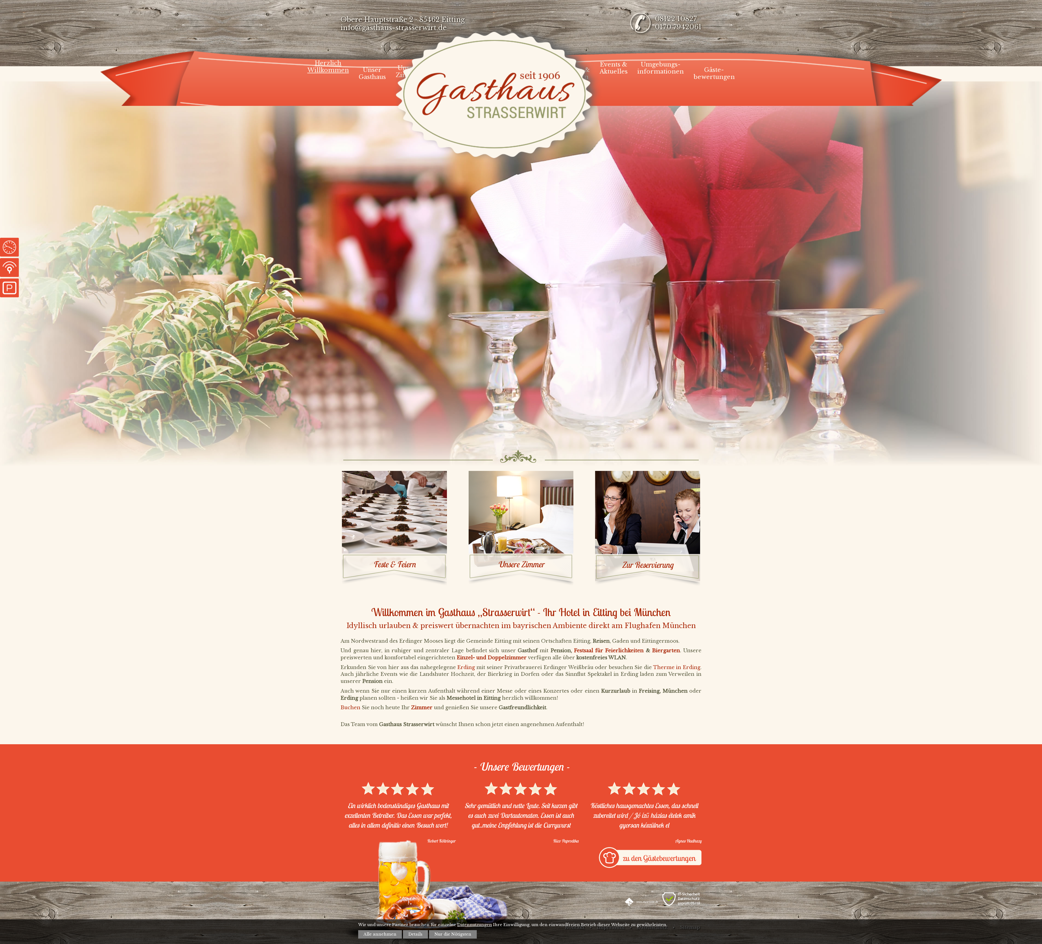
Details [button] (415, 934)
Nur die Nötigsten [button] (452, 934)
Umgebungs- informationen (660, 68)
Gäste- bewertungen (714, 73)
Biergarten (666, 651)
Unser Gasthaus (372, 73)
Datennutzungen (474, 924)
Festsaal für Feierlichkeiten (609, 651)
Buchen (350, 708)
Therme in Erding (676, 667)
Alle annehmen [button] (380, 934)
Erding (466, 667)
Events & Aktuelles (614, 68)
